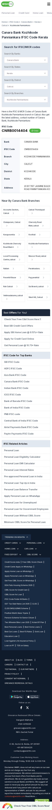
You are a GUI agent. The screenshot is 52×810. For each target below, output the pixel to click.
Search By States (12, 67)
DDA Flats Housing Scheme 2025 (18, 585)
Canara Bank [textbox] (13, 60)
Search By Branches (13, 93)
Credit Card (24, 13)
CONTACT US (22, 665)
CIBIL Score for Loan (13, 594)
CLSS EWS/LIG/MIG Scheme (16, 608)
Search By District (12, 80)
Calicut (5, 25)
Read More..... (31, 796)
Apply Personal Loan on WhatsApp (19, 576)
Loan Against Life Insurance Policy (19, 641)
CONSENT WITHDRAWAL (15, 678)
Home (4, 22)
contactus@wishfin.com (25, 751)
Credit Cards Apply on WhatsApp (18, 567)
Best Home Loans (32, 627)
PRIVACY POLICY (12, 674)
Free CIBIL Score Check (32, 562)
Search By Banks (12, 53)
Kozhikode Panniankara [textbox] (17, 100)
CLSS (34, 604)
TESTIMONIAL (11, 669)
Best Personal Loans (13, 627)
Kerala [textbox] (10, 73)
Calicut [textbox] (10, 86)
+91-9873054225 (24, 747)
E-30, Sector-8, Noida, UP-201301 (25, 744)
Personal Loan (8, 13)
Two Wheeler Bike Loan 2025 (17, 622)
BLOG (20, 660)
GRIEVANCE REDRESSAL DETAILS (18, 683)
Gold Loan (39, 631)
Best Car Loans (11, 631)
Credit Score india (12, 562)
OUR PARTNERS (27, 669)
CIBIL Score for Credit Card (16, 590)
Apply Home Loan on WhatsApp (18, 571)
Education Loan (11, 636)
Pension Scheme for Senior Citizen (19, 618)
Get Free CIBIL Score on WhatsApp (19, 581)
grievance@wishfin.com (25, 728)
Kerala (37, 22)
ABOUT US (9, 660)
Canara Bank (26, 22)
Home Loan (38, 13)
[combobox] (26, 60)
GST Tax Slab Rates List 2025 (17, 604)
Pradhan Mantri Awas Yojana (16, 613)
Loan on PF (9, 645)
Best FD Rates (26, 631)
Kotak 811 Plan (38, 622)
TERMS (29, 660)
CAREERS (9, 665)
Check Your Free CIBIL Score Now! (32, 806)
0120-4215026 (24, 724)
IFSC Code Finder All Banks (16, 599)
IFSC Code (14, 22)
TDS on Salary (23, 645)
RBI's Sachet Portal (24, 732)
